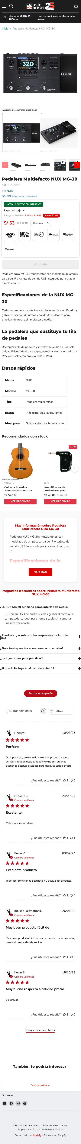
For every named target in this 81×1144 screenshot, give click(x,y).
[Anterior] (6, 468)
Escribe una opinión (41, 693)
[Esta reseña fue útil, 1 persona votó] (64, 780)
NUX (10, 191)
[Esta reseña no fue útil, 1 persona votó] (71, 838)
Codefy (37, 1135)
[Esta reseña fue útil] (64, 1015)
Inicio (5, 28)
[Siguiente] (74, 468)
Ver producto (20, 501)
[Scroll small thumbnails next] (77, 165)
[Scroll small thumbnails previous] (5, 165)
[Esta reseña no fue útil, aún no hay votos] (71, 780)
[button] (21, 132)
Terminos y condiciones (55, 1125)
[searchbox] (22, 711)
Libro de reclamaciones (26, 1125)
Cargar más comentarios (40, 1030)
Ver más (40, 572)
